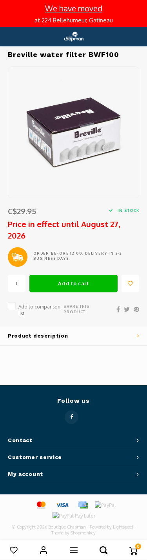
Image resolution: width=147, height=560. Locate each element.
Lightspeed (123, 527)
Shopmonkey (83, 533)
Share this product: (77, 309)
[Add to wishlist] (130, 283)
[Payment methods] (40, 504)
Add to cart (73, 283)
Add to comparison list (39, 310)
